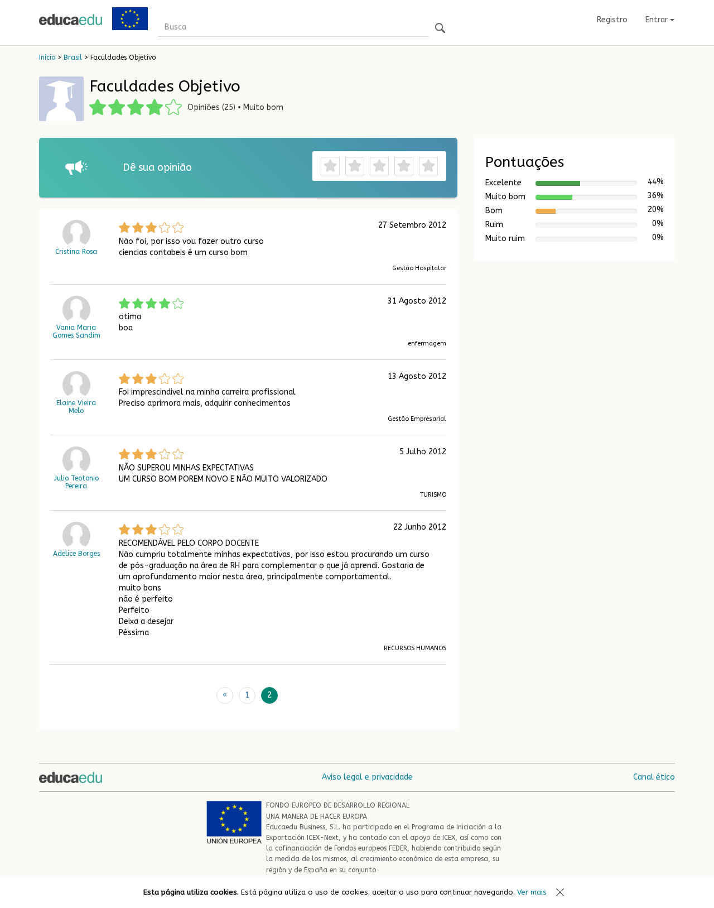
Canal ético (654, 777)
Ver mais (532, 892)
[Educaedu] (70, 19)
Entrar (657, 20)
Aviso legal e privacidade (367, 777)
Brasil (73, 57)
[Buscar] (440, 29)
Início (47, 57)
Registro (612, 20)
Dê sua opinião (157, 167)
